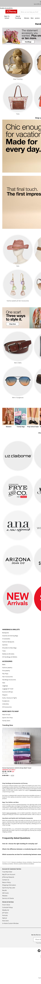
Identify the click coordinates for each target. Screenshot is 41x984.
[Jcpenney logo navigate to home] (11, 11)
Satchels (5, 645)
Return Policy (6, 882)
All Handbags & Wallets (9, 657)
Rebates (4, 896)
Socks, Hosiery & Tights (9, 698)
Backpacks (5, 633)
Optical (4, 918)
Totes (4, 651)
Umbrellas (5, 704)
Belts (3, 664)
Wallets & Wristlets (8, 654)
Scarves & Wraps (7, 692)
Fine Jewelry (6, 670)
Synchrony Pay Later (8, 888)
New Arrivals (6, 714)
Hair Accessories (7, 677)
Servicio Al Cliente (8, 898)
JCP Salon (5, 913)
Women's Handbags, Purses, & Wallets (21, 862)
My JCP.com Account (8, 874)
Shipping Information (9, 885)
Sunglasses (5, 701)
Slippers (5, 695)
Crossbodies (6, 639)
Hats (3, 683)
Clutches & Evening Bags (10, 636)
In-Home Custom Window (10, 923)
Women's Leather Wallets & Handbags (24, 863)
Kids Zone (5, 921)
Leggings (5, 686)
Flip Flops (5, 673)
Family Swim (6, 720)
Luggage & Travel (7, 689)
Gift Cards (5, 893)
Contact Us (5, 880)
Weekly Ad (5, 910)
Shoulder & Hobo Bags (9, 648)
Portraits (5, 915)
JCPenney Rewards (8, 877)
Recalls (4, 890)
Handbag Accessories (9, 680)
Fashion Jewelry (7, 667)
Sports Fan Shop (7, 717)
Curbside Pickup (7, 907)
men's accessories (11, 813)
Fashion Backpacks (8, 642)
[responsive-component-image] (8, 416)
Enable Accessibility (6, 8)
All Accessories (7, 707)
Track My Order (7, 872)
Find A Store (6, 905)
